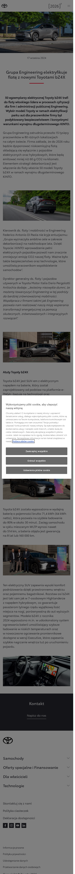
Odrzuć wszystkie (36, 460)
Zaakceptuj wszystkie (37, 451)
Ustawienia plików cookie (36, 470)
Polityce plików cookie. (23, 441)
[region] (36, 437)
